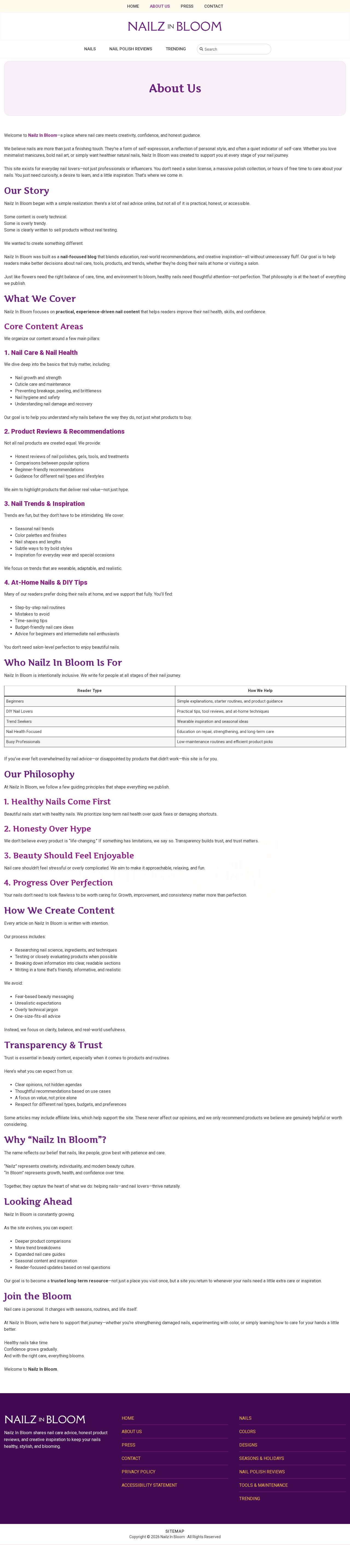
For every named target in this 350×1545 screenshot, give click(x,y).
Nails (90, 49)
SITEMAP (175, 1531)
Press (187, 6)
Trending (176, 49)
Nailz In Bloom (42, 135)
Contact (213, 6)
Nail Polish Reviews (130, 49)
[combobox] (234, 49)
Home (133, 6)
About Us (160, 6)
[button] (276, 827)
